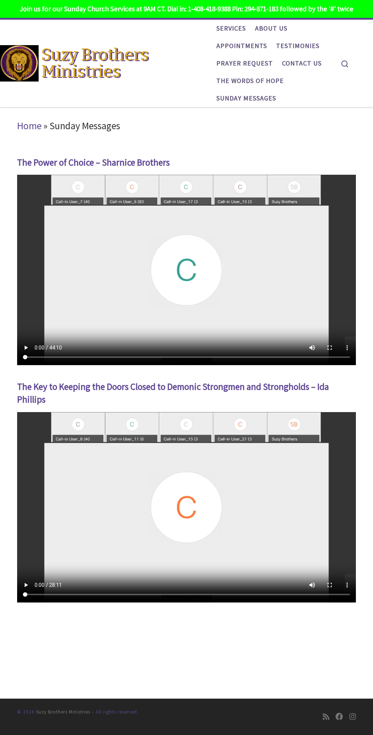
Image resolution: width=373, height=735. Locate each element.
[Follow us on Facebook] (339, 717)
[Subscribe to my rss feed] (326, 717)
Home (29, 125)
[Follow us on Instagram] (352, 717)
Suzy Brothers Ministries (63, 712)
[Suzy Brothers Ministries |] (19, 62)
